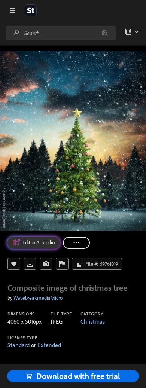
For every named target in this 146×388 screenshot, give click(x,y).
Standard (18, 345)
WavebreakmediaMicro (38, 297)
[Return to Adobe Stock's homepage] (31, 10)
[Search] (16, 33)
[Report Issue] (62, 264)
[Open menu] (12, 10)
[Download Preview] (30, 264)
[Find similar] (104, 33)
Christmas (92, 321)
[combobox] (60, 32)
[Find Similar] (46, 264)
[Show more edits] (76, 243)
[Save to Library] (13, 264)
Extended (49, 345)
